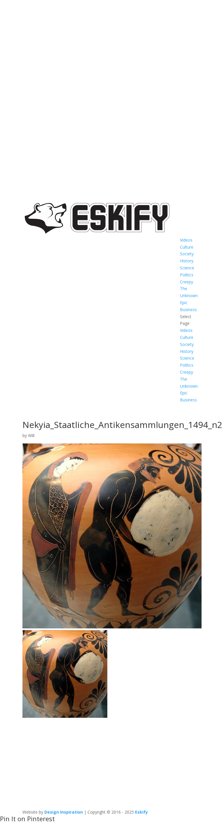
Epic (184, 302)
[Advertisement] (112, 761)
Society (187, 253)
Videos (186, 240)
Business (188, 309)
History (186, 261)
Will (31, 435)
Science (187, 268)
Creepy (186, 282)
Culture (186, 247)
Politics (186, 275)
